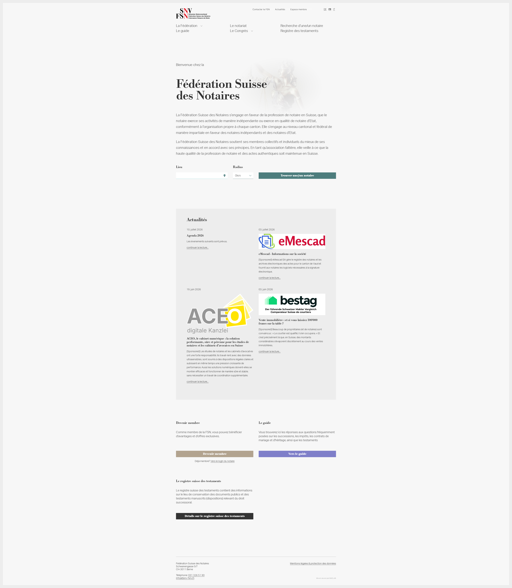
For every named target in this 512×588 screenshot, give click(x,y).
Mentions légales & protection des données (313, 563)
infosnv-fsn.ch (185, 578)
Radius (238, 167)
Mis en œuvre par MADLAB (326, 578)
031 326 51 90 (196, 575)
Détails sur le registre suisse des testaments (215, 516)
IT (334, 9)
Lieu (179, 167)
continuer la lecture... (198, 247)
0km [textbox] (238, 175)
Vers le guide (297, 454)
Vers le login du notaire (223, 461)
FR (330, 9)
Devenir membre (215, 454)
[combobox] (243, 175)
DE (325, 9)
